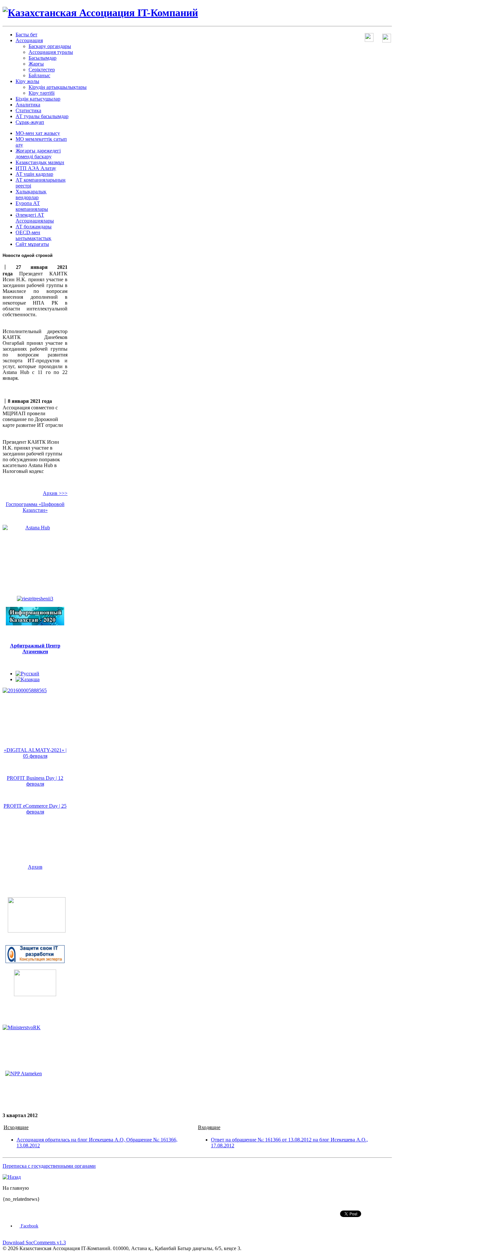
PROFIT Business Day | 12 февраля (35, 781)
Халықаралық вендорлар (31, 194)
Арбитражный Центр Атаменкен (35, 648)
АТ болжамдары (34, 226)
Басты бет (26, 34)
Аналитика (28, 104)
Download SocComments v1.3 (34, 1242)
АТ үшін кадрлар (34, 174)
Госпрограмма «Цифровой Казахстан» (35, 507)
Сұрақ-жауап (30, 122)
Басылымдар (42, 58)
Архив (35, 867)
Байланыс (39, 75)
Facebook (28, 1226)
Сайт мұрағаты (32, 244)
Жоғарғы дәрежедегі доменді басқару (38, 153)
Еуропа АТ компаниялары (32, 206)
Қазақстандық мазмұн (40, 162)
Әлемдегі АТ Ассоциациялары (35, 217)
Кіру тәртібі (42, 93)
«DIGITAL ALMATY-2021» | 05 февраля (35, 753)
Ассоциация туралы (51, 52)
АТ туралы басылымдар (42, 116)
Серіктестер (42, 69)
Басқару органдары (50, 46)
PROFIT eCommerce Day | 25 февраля (35, 808)
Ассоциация (29, 40)
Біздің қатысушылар (38, 99)
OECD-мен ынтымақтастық (33, 235)
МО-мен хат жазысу (38, 133)
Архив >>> (55, 493)
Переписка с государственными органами (49, 1166)
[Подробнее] (37, 931)
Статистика (28, 110)
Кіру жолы (27, 81)
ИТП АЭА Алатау (36, 168)
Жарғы (36, 63)
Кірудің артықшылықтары (58, 87)
